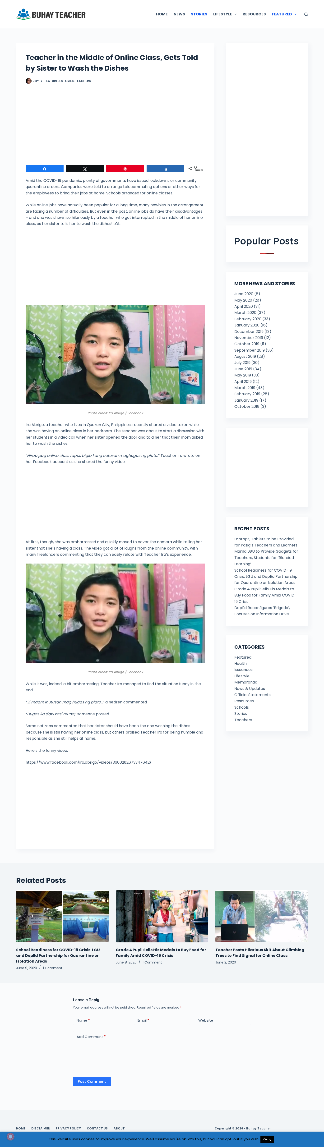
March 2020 (245, 312)
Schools (241, 707)
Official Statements (252, 694)
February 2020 (247, 319)
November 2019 (248, 337)
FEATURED (282, 14)
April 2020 (243, 306)
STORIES (199, 14)
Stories (67, 81)
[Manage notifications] (10, 1136)
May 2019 (242, 375)
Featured (52, 81)
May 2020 (243, 300)
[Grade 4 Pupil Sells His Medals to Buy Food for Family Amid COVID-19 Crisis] (162, 916)
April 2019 (243, 381)
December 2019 (249, 331)
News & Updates (249, 688)
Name (83, 1020)
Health (240, 663)
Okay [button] (267, 1139)
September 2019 (249, 350)
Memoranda (245, 682)
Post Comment (92, 1081)
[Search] (306, 14)
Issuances (243, 669)
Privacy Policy (68, 1128)
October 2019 (246, 344)
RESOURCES (254, 14)
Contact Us (97, 1128)
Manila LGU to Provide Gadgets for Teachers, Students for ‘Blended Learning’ (266, 558)
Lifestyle (242, 676)
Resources (244, 701)
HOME (162, 14)
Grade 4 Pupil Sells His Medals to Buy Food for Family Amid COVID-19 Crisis (265, 595)
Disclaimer (40, 1128)
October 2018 (246, 406)
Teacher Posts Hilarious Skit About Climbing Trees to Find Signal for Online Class (259, 952)
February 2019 (247, 394)
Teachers (83, 81)
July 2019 (242, 362)
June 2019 (243, 369)
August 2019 (245, 356)
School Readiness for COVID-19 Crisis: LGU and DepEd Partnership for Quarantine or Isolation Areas (265, 577)
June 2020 (243, 294)
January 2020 (246, 325)
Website (205, 1020)
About (119, 1128)
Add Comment (91, 1036)
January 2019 (246, 400)
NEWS (179, 14)
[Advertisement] (115, 127)
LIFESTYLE (222, 14)
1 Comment (52, 968)
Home (20, 1128)
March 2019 (244, 387)
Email (143, 1020)
